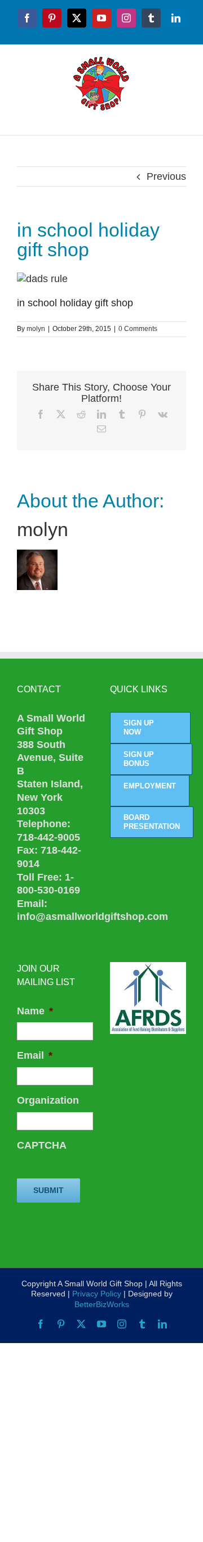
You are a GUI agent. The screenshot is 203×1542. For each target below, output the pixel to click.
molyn (36, 329)
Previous (166, 176)
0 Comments (137, 329)
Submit (48, 1190)
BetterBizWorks (101, 1304)
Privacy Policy (96, 1293)
